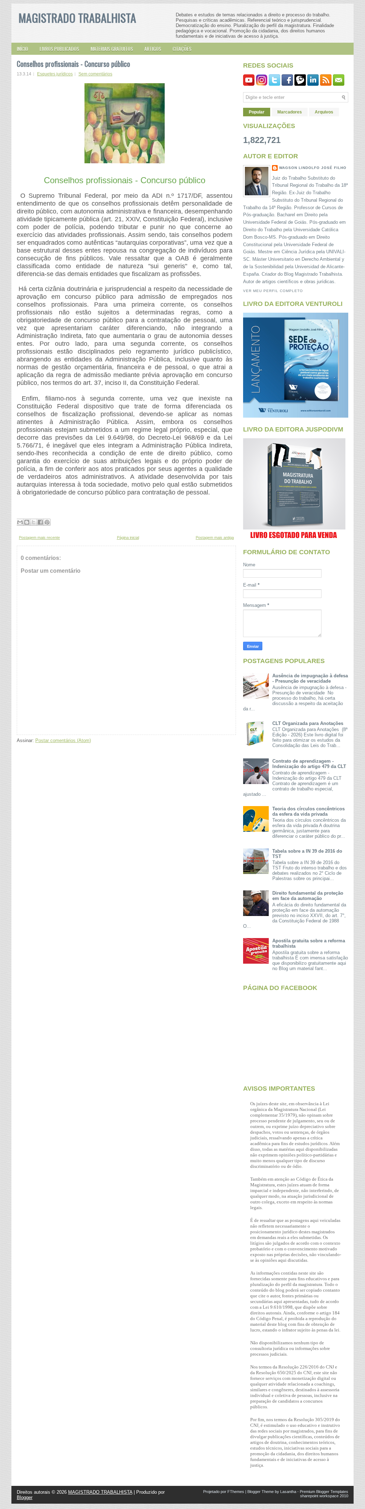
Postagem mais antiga (215, 537)
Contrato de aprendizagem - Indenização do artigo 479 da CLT (309, 763)
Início (22, 48)
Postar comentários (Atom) (63, 740)
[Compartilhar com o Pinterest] (47, 522)
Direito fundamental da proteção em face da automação (307, 895)
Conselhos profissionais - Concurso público (73, 63)
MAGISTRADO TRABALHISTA (77, 17)
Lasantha (288, 1491)
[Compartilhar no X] (33, 522)
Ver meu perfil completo (273, 291)
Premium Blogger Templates (324, 1491)
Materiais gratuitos (112, 48)
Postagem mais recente (39, 537)
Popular (256, 112)
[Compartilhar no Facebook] (40, 522)
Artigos (152, 48)
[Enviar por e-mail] (20, 522)
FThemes (235, 1491)
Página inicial (128, 537)
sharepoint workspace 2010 (324, 1496)
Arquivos (324, 112)
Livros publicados (59, 48)
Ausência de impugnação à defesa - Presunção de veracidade (310, 678)
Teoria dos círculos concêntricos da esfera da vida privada (308, 811)
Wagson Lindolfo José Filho (312, 168)
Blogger (24, 1497)
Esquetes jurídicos (55, 74)
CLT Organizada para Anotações (307, 723)
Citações (182, 48)
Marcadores (289, 112)
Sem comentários (95, 74)
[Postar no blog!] (26, 522)
